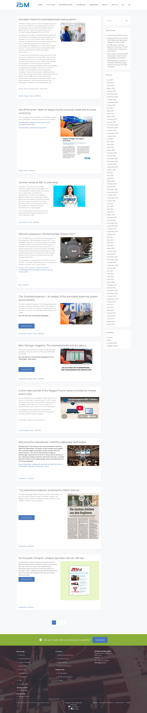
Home (40, 5)
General (20, 96)
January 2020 (111, 288)
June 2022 (110, 206)
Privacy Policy (119, 702)
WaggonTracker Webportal (73, 703)
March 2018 (111, 321)
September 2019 (112, 299)
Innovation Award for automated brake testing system (47, 19)
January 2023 (111, 187)
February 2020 (112, 285)
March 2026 (111, 88)
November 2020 (112, 260)
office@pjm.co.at (100, 663)
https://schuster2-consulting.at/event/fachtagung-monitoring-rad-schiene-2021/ (35, 270)
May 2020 (110, 276)
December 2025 (112, 94)
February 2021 (112, 251)
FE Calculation (62, 673)
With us (115, 5)
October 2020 (111, 262)
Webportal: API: (72, 707)
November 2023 (112, 161)
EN (123, 5)
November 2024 (112, 128)
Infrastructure (24, 684)
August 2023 (111, 170)
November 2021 (112, 226)
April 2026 (110, 85)
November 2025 (112, 97)
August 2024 (111, 136)
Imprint (95, 702)
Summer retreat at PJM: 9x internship (38, 182)
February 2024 (112, 153)
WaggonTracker (65, 5)
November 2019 (112, 293)
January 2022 (111, 220)
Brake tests (23, 666)
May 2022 (110, 209)
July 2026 (110, 80)
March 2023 (111, 181)
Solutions (50, 5)
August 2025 (111, 105)
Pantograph (23, 677)
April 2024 (110, 147)
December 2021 (112, 223)
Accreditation (23, 690)
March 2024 (111, 150)
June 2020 (110, 274)
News (20, 222)
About (105, 5)
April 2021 (110, 246)
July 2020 (110, 271)
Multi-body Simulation (65, 677)
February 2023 (112, 184)
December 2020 (112, 257)
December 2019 (112, 290)
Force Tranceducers (65, 666)
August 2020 (111, 268)
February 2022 (112, 217)
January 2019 (111, 313)
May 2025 (110, 111)
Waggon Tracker (29, 96)
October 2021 (111, 229)
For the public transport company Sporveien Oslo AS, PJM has (51, 558)
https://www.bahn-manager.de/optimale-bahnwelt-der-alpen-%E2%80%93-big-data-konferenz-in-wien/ (40, 465)
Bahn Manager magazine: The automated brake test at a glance (52, 345)
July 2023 (110, 173)
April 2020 (110, 279)
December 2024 (112, 125)
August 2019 (111, 302)
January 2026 (111, 91)
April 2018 (110, 319)
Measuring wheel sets (65, 655)
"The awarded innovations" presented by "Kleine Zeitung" (49, 490)
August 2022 (111, 201)
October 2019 (111, 296)
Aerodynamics (24, 673)
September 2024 (112, 133)
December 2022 (112, 189)
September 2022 (112, 198)
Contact (128, 702)
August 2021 (111, 234)
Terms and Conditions (106, 702)
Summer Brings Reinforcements (117, 35)
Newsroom (94, 5)
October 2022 (111, 195)
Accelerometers (63, 659)
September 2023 (112, 167)
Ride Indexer (62, 662)
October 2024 (111, 130)
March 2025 (111, 116)
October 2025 (111, 100)
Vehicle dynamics (25, 659)
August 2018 (111, 316)
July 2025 (110, 108)
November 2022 (112, 192)
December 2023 (112, 158)
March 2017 (111, 324)
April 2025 (110, 114)
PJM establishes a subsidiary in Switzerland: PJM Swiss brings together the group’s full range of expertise (117, 64)
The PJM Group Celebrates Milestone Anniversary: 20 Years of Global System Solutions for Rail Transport (117, 48)
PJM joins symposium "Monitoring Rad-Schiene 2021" (47, 234)
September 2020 (112, 265)
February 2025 (112, 119)
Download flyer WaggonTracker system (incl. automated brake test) (34, 123)
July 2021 (110, 237)
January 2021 (111, 254)
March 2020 (111, 282)
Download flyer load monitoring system (32, 128)
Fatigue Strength (24, 662)
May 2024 (110, 144)
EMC (20, 680)
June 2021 (110, 240)
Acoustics (22, 669)
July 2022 (110, 203)
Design (60, 680)
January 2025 (111, 122)
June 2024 (110, 142)
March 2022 (111, 215)
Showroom (81, 5)
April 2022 (110, 212)
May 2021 (110, 243)
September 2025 (112, 102)
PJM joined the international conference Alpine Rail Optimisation (52, 442)
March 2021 (111, 248)
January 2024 (111, 156)
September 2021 (112, 232)
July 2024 (110, 139)
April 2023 (110, 178)
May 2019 (110, 310)
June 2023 (110, 175)
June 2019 (110, 307)
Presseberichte (22, 333)
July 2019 (110, 305)
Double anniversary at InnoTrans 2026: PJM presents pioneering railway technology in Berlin (117, 40)
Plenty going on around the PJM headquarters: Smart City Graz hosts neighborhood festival (117, 56)
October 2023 (111, 164)
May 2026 (110, 83)
